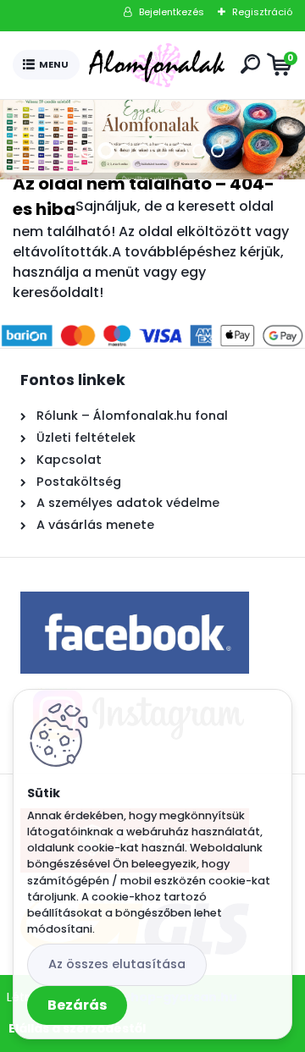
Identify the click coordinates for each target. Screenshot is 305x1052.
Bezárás (77, 1005)
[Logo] (157, 65)
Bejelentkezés (171, 12)
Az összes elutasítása (117, 964)
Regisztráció (262, 12)
